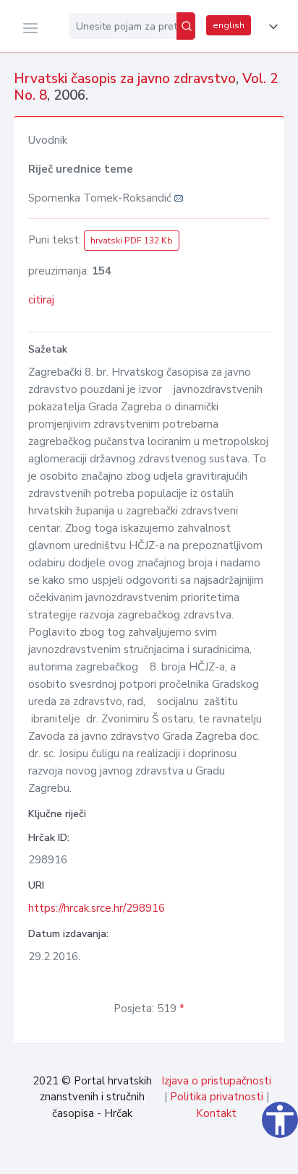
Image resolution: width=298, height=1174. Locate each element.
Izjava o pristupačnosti (216, 1081)
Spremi (186, 1155)
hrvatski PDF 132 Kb (131, 240)
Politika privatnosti (216, 1096)
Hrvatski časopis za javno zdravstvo (125, 78)
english (228, 25)
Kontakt (216, 1113)
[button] (270, 26)
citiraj (41, 300)
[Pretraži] (185, 26)
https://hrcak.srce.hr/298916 (96, 908)
